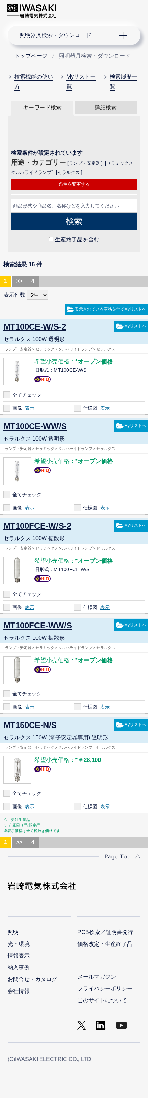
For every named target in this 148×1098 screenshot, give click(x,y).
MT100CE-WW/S (35, 426)
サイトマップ (133, 11)
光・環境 (19, 944)
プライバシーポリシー (105, 988)
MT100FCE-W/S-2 (37, 525)
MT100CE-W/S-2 (34, 326)
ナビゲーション (67, 35)
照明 (13, 932)
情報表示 (19, 956)
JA (69, 7)
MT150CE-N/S (30, 725)
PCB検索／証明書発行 (105, 932)
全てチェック (26, 395)
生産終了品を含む (77, 239)
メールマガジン (96, 977)
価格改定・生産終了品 (105, 944)
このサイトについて (102, 1000)
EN (79, 7)
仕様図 (90, 408)
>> (19, 281)
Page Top (118, 856)
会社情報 (19, 991)
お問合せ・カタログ (32, 979)
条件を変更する (74, 184)
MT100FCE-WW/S (37, 625)
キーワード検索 (42, 107)
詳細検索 (106, 107)
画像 (17, 408)
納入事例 (19, 967)
